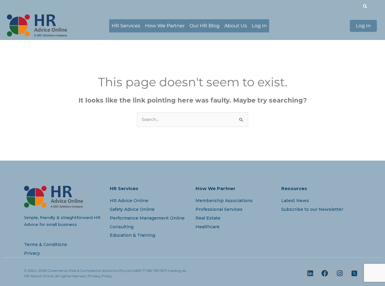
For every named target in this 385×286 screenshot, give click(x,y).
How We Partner (165, 26)
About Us (235, 26)
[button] (365, 6)
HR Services (126, 26)
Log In (259, 26)
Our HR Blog (204, 26)
